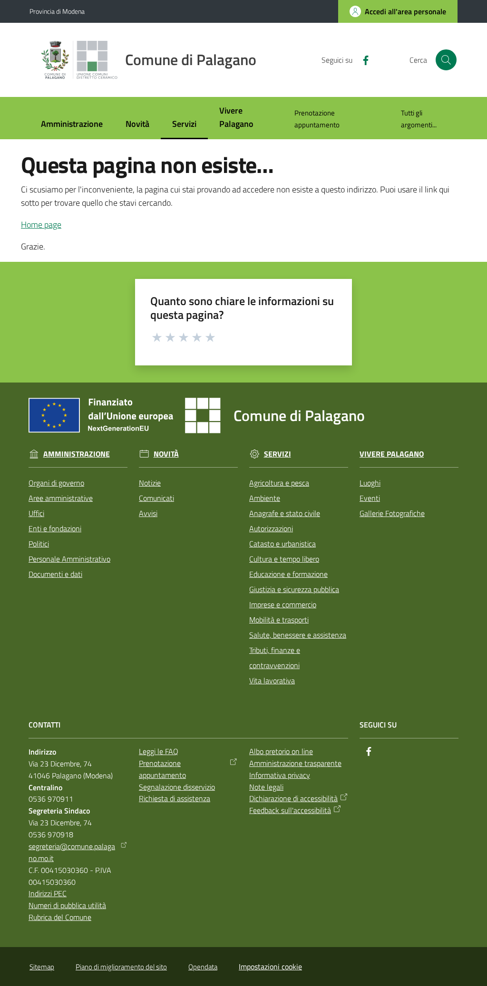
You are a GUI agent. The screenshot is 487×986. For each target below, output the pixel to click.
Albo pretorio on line (281, 751)
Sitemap (41, 966)
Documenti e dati (55, 574)
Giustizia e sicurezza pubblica (294, 589)
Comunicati (156, 498)
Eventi (370, 498)
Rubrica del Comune (60, 917)
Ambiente (264, 498)
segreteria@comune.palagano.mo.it (72, 852)
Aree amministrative (61, 498)
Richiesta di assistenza (174, 798)
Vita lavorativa (272, 680)
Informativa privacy (279, 775)
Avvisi (148, 513)
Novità (166, 454)
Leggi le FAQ (158, 751)
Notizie (150, 482)
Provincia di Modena (57, 11)
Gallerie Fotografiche (392, 513)
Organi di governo (56, 482)
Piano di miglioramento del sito (121, 966)
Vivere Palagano (392, 454)
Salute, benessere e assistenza (297, 635)
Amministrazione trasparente (295, 763)
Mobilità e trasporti (279, 619)
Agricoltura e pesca (279, 482)
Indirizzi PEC (48, 893)
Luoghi (370, 482)
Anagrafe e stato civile (284, 513)
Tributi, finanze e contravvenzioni (274, 657)
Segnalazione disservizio (177, 787)
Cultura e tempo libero (284, 559)
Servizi (277, 454)
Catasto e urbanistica (282, 543)
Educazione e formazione (288, 574)
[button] (446, 59)
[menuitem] (71, 124)
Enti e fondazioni (55, 528)
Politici (39, 543)
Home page (41, 224)
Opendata (202, 966)
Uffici (36, 513)
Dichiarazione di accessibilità (293, 798)
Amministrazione (76, 454)
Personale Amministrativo (69, 559)
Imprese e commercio (282, 604)
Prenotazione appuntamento (162, 769)
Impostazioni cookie (270, 966)
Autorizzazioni (271, 528)
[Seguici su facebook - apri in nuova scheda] (361, 59)
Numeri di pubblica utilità (67, 905)
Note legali (266, 787)
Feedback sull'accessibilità (290, 810)
